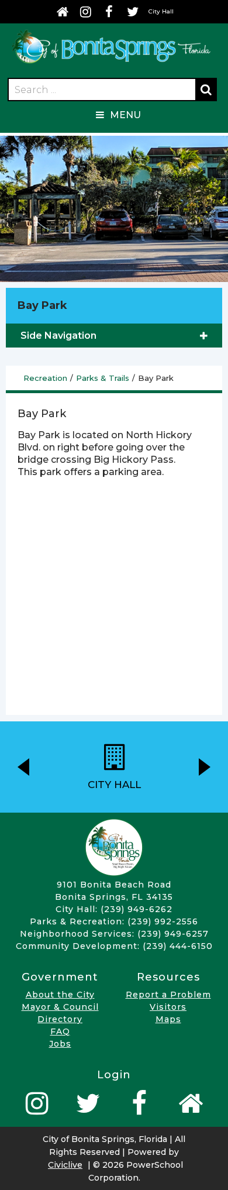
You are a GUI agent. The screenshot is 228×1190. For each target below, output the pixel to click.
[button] (23, 767)
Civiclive (65, 1165)
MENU (125, 115)
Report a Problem (168, 994)
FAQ (60, 1031)
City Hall (161, 11)
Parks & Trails (102, 378)
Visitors (168, 1007)
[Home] (62, 11)
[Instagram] (86, 11)
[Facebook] (109, 11)
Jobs (60, 1043)
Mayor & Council (60, 1007)
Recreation (45, 378)
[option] (114, 767)
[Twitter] (132, 11)
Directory (59, 1019)
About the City (60, 994)
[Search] (205, 89)
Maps (168, 1019)
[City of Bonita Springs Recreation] (111, 64)
